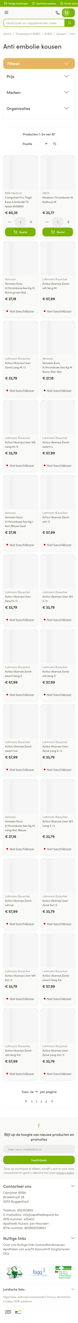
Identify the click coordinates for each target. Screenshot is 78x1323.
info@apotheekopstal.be (41, 1214)
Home (7, 34)
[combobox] (34, 23)
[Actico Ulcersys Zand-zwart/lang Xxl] (58, 950)
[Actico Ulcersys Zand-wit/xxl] (20, 875)
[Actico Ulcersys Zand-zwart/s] (58, 417)
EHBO (48, 34)
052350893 (25, 1210)
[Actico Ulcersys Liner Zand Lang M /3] (20, 338)
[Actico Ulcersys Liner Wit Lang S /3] (58, 796)
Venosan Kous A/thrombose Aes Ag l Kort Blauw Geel (19, 521)
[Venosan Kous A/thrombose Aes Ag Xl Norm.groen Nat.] (20, 258)
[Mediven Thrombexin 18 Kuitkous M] (58, 172)
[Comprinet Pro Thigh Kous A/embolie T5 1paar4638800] (20, 172)
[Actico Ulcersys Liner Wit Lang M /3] (20, 417)
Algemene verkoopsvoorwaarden (24, 1297)
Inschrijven (39, 1160)
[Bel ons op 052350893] (58, 13)
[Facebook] (39, 1126)
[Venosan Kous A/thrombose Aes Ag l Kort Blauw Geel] (20, 492)
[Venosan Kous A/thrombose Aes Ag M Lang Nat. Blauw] (20, 796)
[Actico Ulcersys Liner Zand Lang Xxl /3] (58, 1025)
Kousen (61, 34)
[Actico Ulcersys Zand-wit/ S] (58, 492)
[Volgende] (51, 1101)
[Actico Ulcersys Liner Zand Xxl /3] (58, 875)
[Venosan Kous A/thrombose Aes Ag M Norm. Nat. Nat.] (58, 338)
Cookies (8, 1301)
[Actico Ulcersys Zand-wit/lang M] (58, 258)
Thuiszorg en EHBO (27, 34)
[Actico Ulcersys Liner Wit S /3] (58, 571)
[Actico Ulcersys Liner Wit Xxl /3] (20, 950)
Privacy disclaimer (58, 1297)
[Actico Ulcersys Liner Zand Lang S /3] (58, 721)
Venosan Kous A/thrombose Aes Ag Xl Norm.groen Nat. (20, 287)
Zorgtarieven (60, 1249)
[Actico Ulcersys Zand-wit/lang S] (58, 646)
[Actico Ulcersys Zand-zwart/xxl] (20, 721)
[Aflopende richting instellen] (54, 143)
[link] (27, 1101)
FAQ (6, 1253)
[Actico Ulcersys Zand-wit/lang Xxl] (20, 1025)
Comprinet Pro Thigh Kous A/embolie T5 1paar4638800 (18, 201)
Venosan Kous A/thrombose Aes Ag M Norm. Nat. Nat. (57, 367)
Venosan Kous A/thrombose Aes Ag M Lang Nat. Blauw (20, 825)
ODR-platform (23, 1301)
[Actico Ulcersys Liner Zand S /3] (20, 571)
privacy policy (65, 1173)
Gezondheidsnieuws (50, 1244)
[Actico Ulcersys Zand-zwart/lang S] (20, 646)
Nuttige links (26, 1244)
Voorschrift (42, 1249)
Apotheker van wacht (18, 1249)
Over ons (9, 1244)
